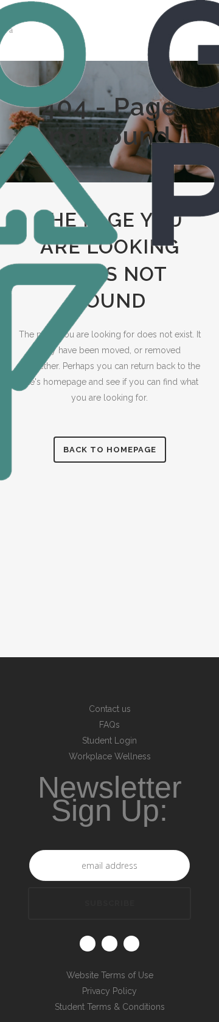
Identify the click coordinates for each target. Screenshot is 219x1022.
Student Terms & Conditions (110, 1007)
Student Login (109, 740)
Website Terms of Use (109, 975)
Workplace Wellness (110, 756)
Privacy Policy (109, 991)
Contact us (110, 709)
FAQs (109, 725)
